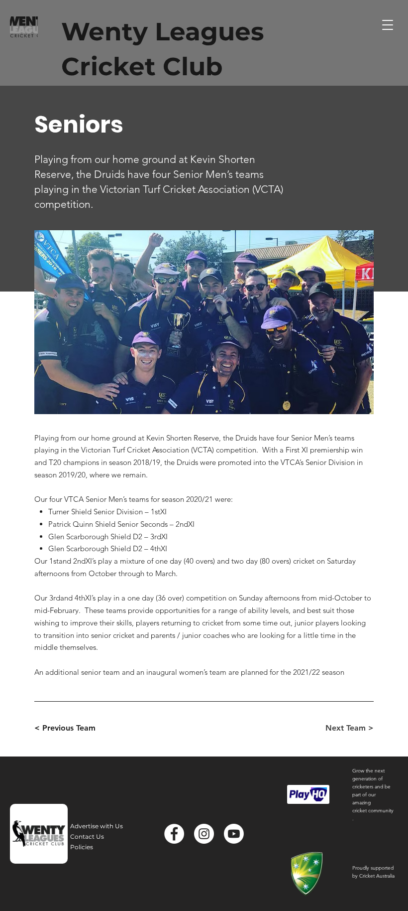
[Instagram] (204, 834)
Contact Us (87, 836)
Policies (81, 847)
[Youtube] (234, 834)
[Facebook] (174, 834)
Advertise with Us (96, 826)
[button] (387, 24)
